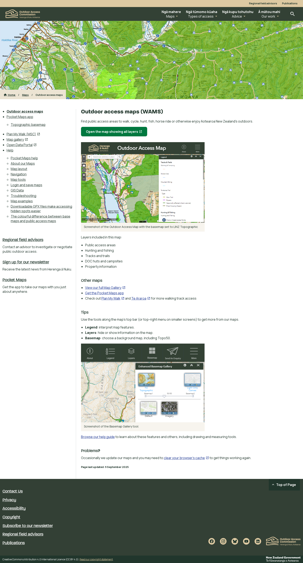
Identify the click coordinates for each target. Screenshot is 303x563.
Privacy (9, 500)
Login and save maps (26, 185)
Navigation (19, 174)
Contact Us (12, 491)
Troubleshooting (23, 195)
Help (10, 150)
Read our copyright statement (96, 559)
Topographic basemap (28, 124)
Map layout (19, 169)
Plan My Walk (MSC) (23, 134)
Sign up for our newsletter (25, 262)
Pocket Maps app (20, 116)
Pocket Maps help (24, 158)
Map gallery (17, 139)
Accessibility (14, 509)
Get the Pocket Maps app (104, 293)
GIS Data (17, 190)
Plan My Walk (112, 298)
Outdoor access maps (25, 111)
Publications (289, 3)
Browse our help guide (98, 436)
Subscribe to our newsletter (27, 526)
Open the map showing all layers (116, 132)
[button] (171, 14)
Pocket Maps (14, 280)
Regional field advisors (263, 3)
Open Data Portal (22, 145)
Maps (25, 95)
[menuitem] (40, 111)
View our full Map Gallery (105, 287)
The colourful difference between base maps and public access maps (40, 218)
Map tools (18, 179)
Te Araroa (140, 298)
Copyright (11, 517)
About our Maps (23, 163)
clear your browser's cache (186, 458)
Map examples (22, 201)
